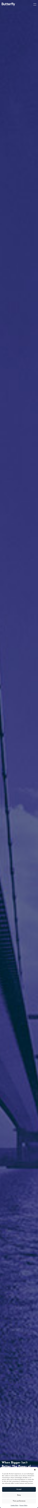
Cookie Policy (14, 1505)
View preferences (19, 1501)
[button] (35, 1470)
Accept (19, 1489)
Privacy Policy (23, 1505)
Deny (19, 1495)
